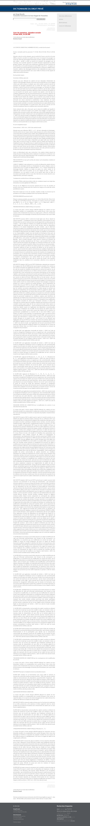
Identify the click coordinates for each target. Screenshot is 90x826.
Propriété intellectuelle (18, 819)
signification (61, 813)
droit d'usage (68, 819)
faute (68, 813)
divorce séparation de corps (67, 811)
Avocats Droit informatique (51, 29)
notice (61, 19)
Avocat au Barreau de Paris (19, 816)
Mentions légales (17, 822)
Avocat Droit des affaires (51, 786)
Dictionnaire (67, 2)
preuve (66, 815)
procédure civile (65, 821)
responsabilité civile (64, 817)
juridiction (60, 815)
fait (66, 809)
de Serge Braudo (71, 4)
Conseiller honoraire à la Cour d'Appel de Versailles (20, 810)
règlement (62, 809)
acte (73, 817)
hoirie (69, 809)
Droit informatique (17, 817)
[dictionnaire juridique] (34, 2)
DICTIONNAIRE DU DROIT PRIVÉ (28, 9)
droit (58, 809)
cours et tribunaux (65, 26)
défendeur (72, 820)
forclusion (59, 820)
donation (60, 819)
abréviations (63, 22)
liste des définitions (65, 16)
